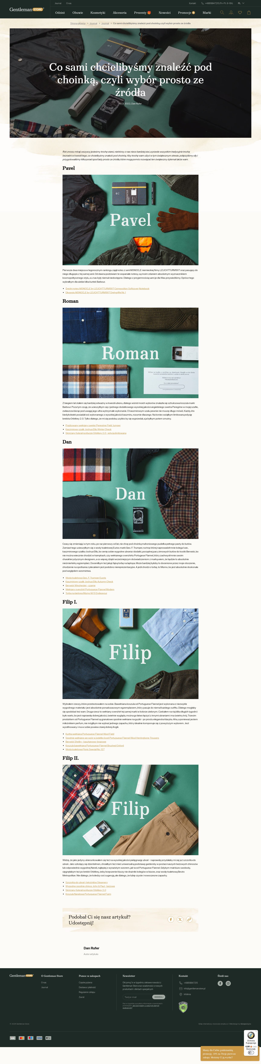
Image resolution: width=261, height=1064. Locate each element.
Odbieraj (158, 997)
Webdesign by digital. (240, 1024)
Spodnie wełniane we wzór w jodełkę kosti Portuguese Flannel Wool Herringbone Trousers (112, 737)
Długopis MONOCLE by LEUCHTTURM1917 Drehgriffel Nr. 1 (96, 292)
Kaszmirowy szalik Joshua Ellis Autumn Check (89, 581)
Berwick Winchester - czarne (80, 585)
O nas (68, 3)
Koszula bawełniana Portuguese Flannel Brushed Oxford (95, 745)
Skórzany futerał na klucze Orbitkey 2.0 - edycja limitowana (96, 433)
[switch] (251, 1052)
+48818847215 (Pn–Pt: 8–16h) (219, 3)
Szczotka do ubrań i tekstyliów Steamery (87, 882)
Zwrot (81, 997)
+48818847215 (191, 983)
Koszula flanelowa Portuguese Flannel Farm (88, 894)
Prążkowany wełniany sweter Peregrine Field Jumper (93, 425)
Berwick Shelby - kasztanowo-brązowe (86, 741)
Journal (58, 3)
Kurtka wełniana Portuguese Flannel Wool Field (90, 734)
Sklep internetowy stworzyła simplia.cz (213, 1024)
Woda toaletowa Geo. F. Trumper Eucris (86, 577)
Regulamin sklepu (87, 992)
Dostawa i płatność (87, 987)
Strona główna (77, 23)
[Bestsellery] (240, 12)
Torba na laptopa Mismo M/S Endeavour (86, 593)
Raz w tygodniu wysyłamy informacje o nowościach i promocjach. (143, 1005)
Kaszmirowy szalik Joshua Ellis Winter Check (88, 429)
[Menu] (256, 1032)
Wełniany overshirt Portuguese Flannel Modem (90, 589)
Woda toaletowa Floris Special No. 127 (85, 749)
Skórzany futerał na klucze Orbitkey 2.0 (86, 890)
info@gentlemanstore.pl (194, 988)
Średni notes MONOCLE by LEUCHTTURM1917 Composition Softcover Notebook (107, 288)
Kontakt (192, 3)
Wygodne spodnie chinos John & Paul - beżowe (90, 886)
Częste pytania (85, 982)
